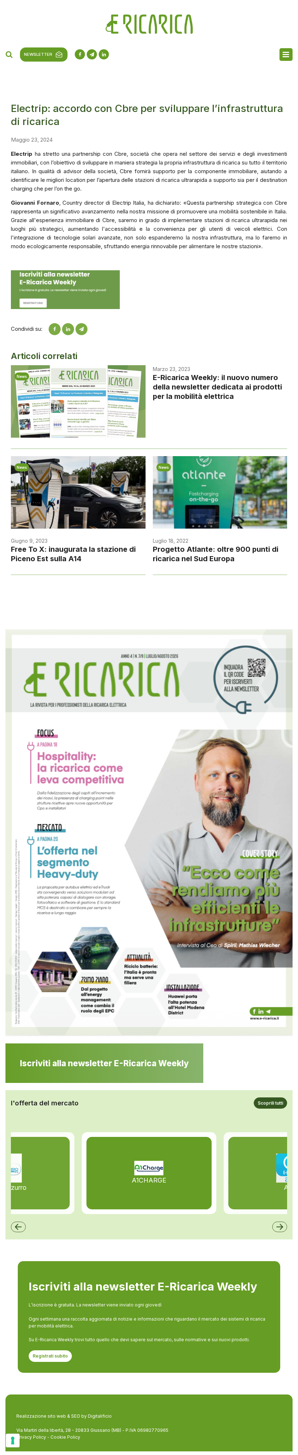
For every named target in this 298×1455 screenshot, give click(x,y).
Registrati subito (50, 1356)
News (22, 376)
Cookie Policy (65, 1437)
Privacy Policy (31, 1437)
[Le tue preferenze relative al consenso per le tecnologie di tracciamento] (13, 1440)
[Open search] (9, 54)
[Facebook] (55, 329)
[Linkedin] (68, 329)
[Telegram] (81, 329)
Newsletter (38, 54)
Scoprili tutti (270, 1103)
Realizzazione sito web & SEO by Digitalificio (64, 1416)
